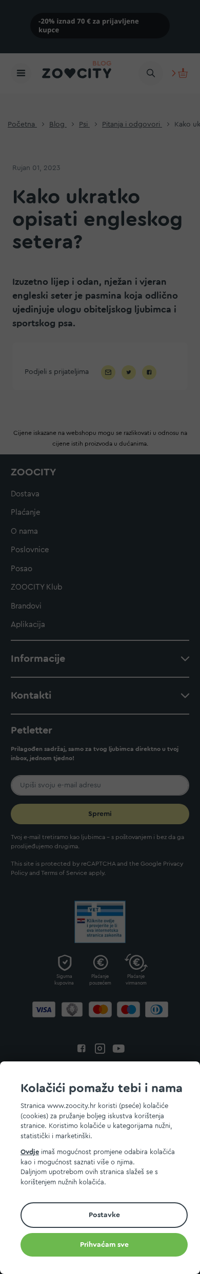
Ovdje (30, 1151)
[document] (104, 1169)
